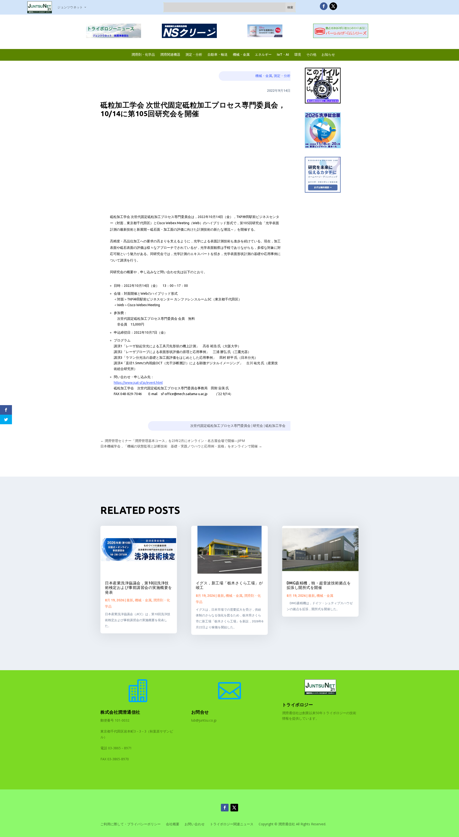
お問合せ (200, 712)
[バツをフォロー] (333, 6)
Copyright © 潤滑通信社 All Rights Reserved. (292, 824)
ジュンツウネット (70, 7)
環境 (297, 54)
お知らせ (328, 54)
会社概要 (172, 824)
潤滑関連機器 (170, 54)
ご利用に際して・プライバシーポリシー (130, 824)
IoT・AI (283, 54)
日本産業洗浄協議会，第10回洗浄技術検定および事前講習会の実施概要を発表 (138, 587)
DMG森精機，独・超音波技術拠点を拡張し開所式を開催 (319, 585)
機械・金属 (241, 54)
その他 (311, 54)
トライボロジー (297, 704)
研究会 (258, 426)
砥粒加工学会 (275, 426)
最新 (129, 600)
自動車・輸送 (218, 54)
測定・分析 (194, 54)
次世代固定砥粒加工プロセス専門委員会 (220, 426)
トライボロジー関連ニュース (231, 824)
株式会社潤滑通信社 (120, 712)
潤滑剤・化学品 (143, 54)
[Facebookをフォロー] (324, 6)
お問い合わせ (195, 824)
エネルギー (263, 54)
